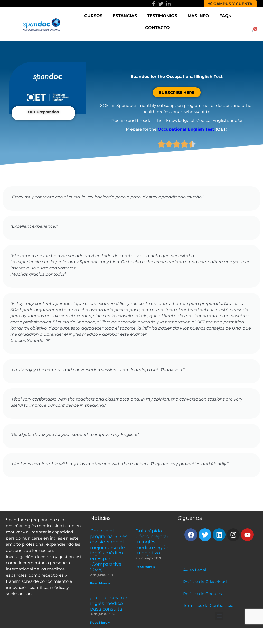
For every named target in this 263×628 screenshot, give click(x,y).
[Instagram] (233, 534)
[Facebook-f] (153, 3)
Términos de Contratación (209, 605)
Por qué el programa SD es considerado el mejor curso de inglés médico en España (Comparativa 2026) (108, 550)
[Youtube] (247, 534)
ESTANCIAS (125, 15)
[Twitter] (160, 3)
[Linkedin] (219, 534)
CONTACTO (157, 27)
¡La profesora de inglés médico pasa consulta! (108, 603)
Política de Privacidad (205, 581)
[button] (219, 616)
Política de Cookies (202, 593)
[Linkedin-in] (168, 3)
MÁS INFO (198, 15)
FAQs (225, 15)
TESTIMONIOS (162, 15)
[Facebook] (190, 534)
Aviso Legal (194, 570)
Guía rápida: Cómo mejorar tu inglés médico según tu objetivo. (151, 542)
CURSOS (93, 15)
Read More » (100, 583)
